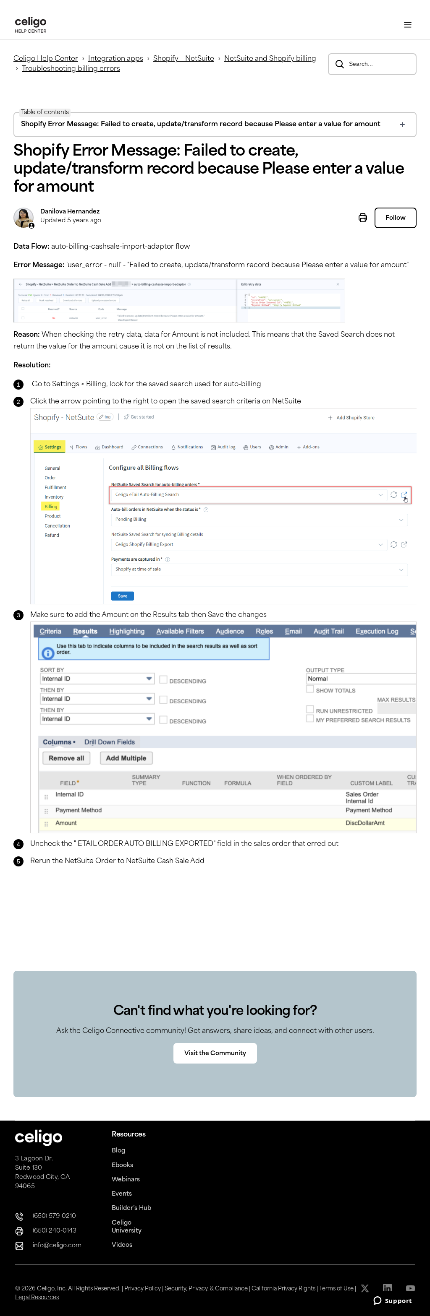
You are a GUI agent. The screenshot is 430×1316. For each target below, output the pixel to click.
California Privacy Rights (283, 1289)
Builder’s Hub (131, 1208)
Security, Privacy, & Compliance (206, 1289)
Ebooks (122, 1166)
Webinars (126, 1180)
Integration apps (115, 59)
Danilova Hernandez (70, 212)
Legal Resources (37, 1297)
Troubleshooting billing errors (71, 69)
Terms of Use (336, 1289)
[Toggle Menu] (408, 25)
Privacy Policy (142, 1289)
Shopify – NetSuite (183, 59)
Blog (118, 1151)
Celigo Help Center (45, 59)
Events (122, 1194)
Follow (395, 218)
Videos (122, 1245)
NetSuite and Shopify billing (270, 59)
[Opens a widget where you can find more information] (393, 1301)
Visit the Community (215, 1054)
